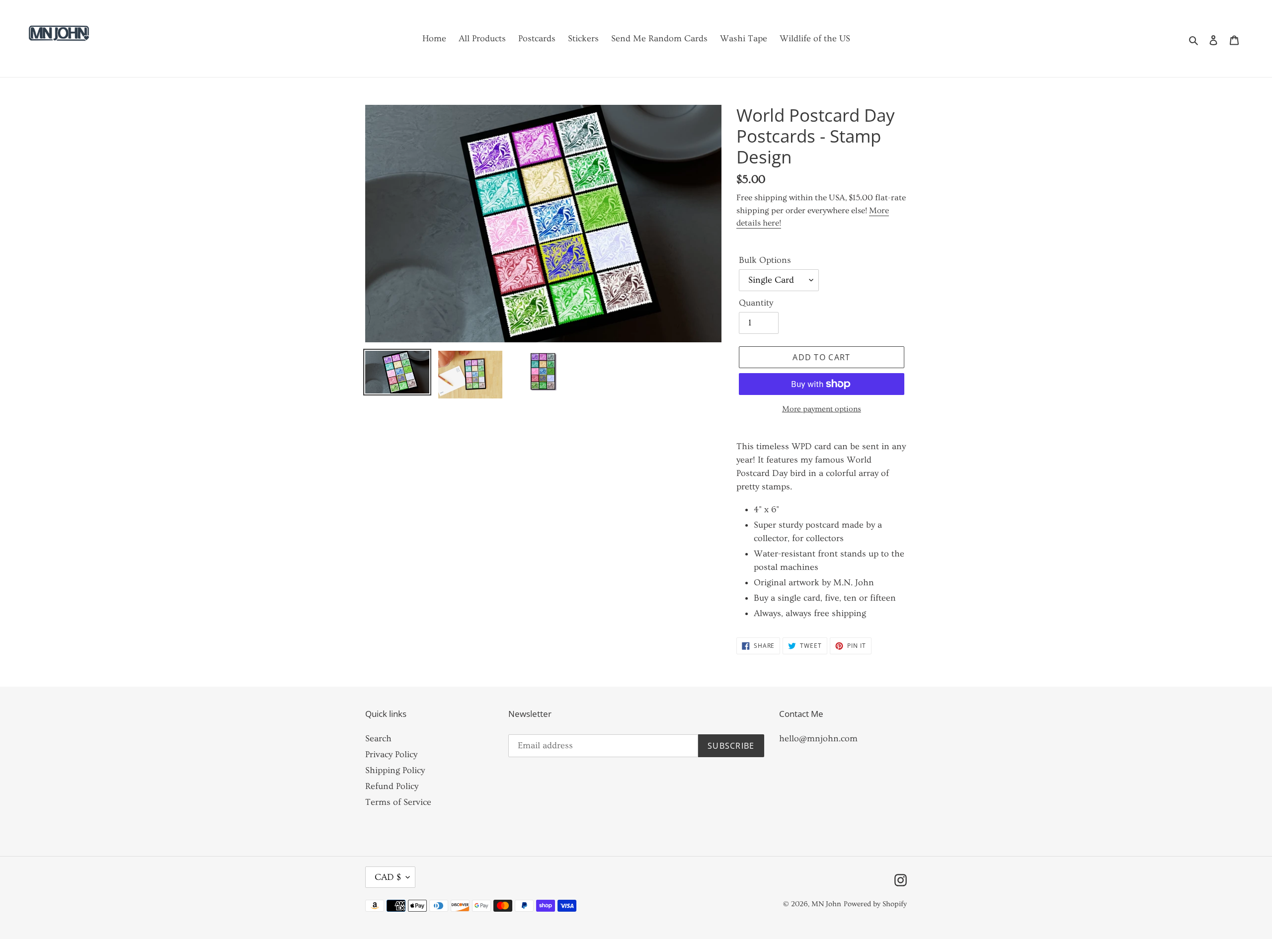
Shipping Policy (395, 770)
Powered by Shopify (875, 904)
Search (378, 738)
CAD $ (388, 877)
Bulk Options (765, 260)
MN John (826, 904)
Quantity (756, 303)
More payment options (821, 408)
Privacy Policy (391, 754)
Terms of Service (398, 802)
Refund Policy (391, 786)
